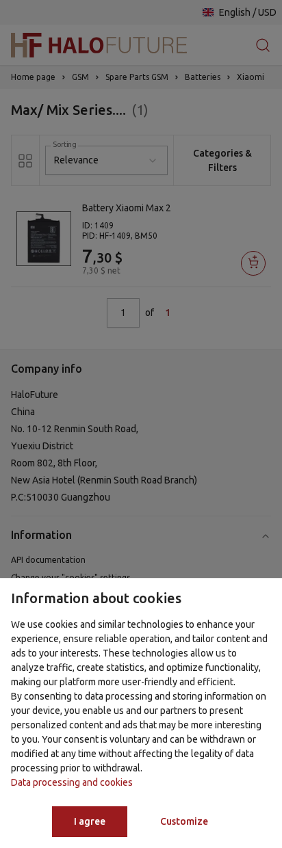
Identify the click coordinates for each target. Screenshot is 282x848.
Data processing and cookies (72, 782)
